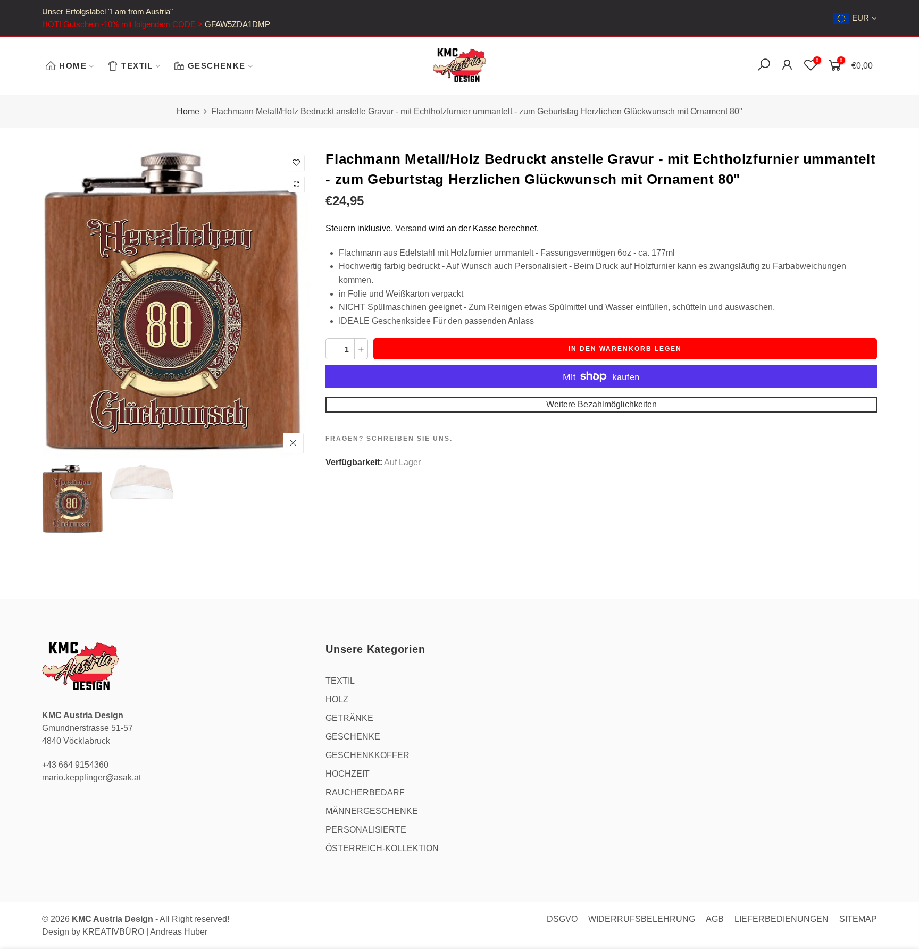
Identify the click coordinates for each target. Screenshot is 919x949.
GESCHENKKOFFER (367, 755)
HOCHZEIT (347, 773)
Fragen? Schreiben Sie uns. (389, 438)
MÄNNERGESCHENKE (371, 811)
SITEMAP (858, 918)
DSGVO (562, 918)
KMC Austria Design (112, 918)
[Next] (292, 304)
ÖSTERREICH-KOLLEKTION (382, 848)
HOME (73, 66)
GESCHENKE (217, 66)
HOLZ (336, 699)
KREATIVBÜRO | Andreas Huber (144, 931)
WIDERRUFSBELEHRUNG (641, 918)
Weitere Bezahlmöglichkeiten (601, 404)
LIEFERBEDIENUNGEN (781, 918)
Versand (411, 228)
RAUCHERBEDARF (365, 792)
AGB (715, 918)
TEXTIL (137, 66)
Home (188, 111)
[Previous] (59, 304)
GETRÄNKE (349, 718)
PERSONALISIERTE (365, 829)
